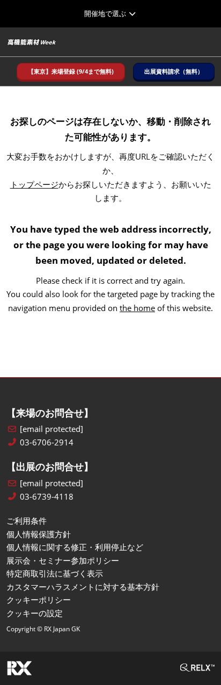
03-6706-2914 (46, 442)
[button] (71, 72)
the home (137, 307)
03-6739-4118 (46, 497)
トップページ (34, 184)
